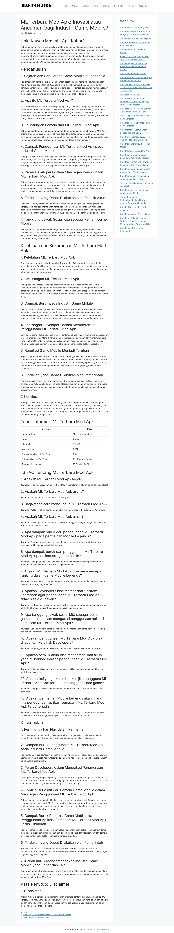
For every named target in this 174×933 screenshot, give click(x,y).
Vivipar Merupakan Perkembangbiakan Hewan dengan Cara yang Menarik (133, 200)
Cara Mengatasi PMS (130, 95)
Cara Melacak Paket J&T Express (135, 38)
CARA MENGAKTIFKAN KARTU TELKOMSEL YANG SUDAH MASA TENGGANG (136, 87)
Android (75, 6)
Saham (86, 6)
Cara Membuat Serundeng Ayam (135, 151)
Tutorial (131, 6)
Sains (96, 6)
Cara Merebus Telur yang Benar (135, 27)
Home (64, 6)
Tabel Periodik (145, 6)
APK (25, 912)
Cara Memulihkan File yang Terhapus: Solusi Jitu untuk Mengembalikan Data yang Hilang (136, 221)
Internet (106, 6)
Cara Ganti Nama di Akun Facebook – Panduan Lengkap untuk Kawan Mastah (134, 102)
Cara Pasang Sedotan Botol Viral (36, 917)
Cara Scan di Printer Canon (133, 73)
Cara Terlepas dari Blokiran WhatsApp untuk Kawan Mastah (47, 915)
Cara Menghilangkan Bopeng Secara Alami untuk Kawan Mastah (133, 66)
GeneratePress (102, 929)
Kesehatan (118, 6)
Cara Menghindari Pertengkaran (135, 214)
